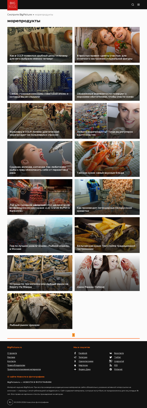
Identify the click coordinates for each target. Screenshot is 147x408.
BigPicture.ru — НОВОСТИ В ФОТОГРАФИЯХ (29, 382)
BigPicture (26, 14)
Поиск (127, 4)
